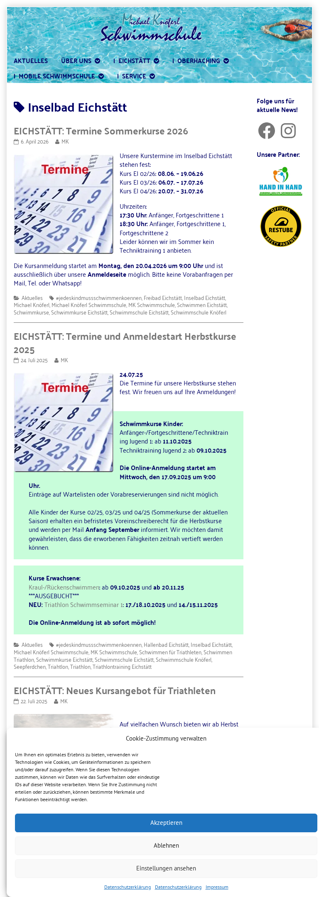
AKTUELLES (31, 60)
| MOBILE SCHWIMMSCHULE (54, 75)
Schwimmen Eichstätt (202, 304)
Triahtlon (58, 666)
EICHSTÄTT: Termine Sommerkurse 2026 (101, 130)
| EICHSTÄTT (131, 60)
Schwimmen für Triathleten (170, 651)
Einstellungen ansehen (166, 868)
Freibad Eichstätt (163, 297)
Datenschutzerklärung (127, 887)
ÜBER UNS (76, 60)
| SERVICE (131, 75)
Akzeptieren (166, 822)
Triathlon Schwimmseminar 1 (83, 604)
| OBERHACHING (196, 60)
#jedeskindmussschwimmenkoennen (99, 297)
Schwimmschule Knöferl (198, 312)
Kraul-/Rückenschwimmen (64, 586)
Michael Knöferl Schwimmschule (89, 304)
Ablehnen (166, 845)
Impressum (217, 887)
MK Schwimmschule (151, 304)
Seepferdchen (30, 666)
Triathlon (80, 666)
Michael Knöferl (31, 304)
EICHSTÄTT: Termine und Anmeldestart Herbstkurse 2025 (125, 342)
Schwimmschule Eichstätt (139, 312)
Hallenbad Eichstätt (166, 644)
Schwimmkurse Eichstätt (79, 312)
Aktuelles (32, 297)
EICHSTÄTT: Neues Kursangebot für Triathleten (115, 690)
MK (65, 141)
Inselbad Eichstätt (204, 297)
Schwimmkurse (31, 312)
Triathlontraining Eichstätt (122, 666)
